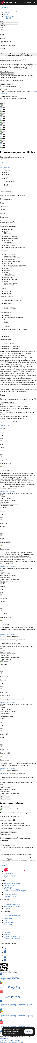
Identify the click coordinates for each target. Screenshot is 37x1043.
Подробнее (3, 865)
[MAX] (5, 952)
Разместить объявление (12, 905)
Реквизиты (7, 934)
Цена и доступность (7, 73)
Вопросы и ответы (10, 896)
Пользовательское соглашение (10, 1040)
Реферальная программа (12, 936)
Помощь (7, 908)
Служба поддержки (10, 875)
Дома (5, 920)
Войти (29, 2)
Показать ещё (5, 797)
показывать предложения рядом (13, 418)
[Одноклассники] (5, 950)
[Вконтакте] (5, 955)
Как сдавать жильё (10, 903)
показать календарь (7, 402)
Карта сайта (4, 1038)
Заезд (2, 21)
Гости (2, 29)
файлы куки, (16, 1029)
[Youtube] (5, 958)
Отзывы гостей (9, 885)
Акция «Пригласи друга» (12, 889)
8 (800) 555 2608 (9, 877)
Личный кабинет (9, 873)
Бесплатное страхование (12, 906)
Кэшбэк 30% (8, 887)
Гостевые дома (9, 922)
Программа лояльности (12, 938)
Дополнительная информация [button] (10, 346)
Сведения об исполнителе (8, 832)
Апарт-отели (8, 919)
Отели (6, 917)
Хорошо (28, 1031)
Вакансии (7, 933)
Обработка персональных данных (11, 1042)
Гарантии (7, 892)
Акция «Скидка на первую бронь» (15, 891)
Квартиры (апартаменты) (12, 915)
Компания (7, 931)
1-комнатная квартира (7, 491)
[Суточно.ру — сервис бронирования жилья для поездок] (8, 2)
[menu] (34, 2)
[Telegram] (5, 947)
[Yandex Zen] (5, 960)
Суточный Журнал (10, 894)
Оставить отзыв (5, 799)
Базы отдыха (8, 924)
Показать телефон (6, 84)
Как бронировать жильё (12, 883)
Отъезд (2, 25)
